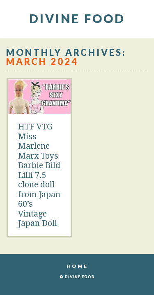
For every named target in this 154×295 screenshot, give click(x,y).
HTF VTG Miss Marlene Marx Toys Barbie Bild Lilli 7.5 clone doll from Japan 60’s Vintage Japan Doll (39, 175)
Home (77, 266)
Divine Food (77, 18)
